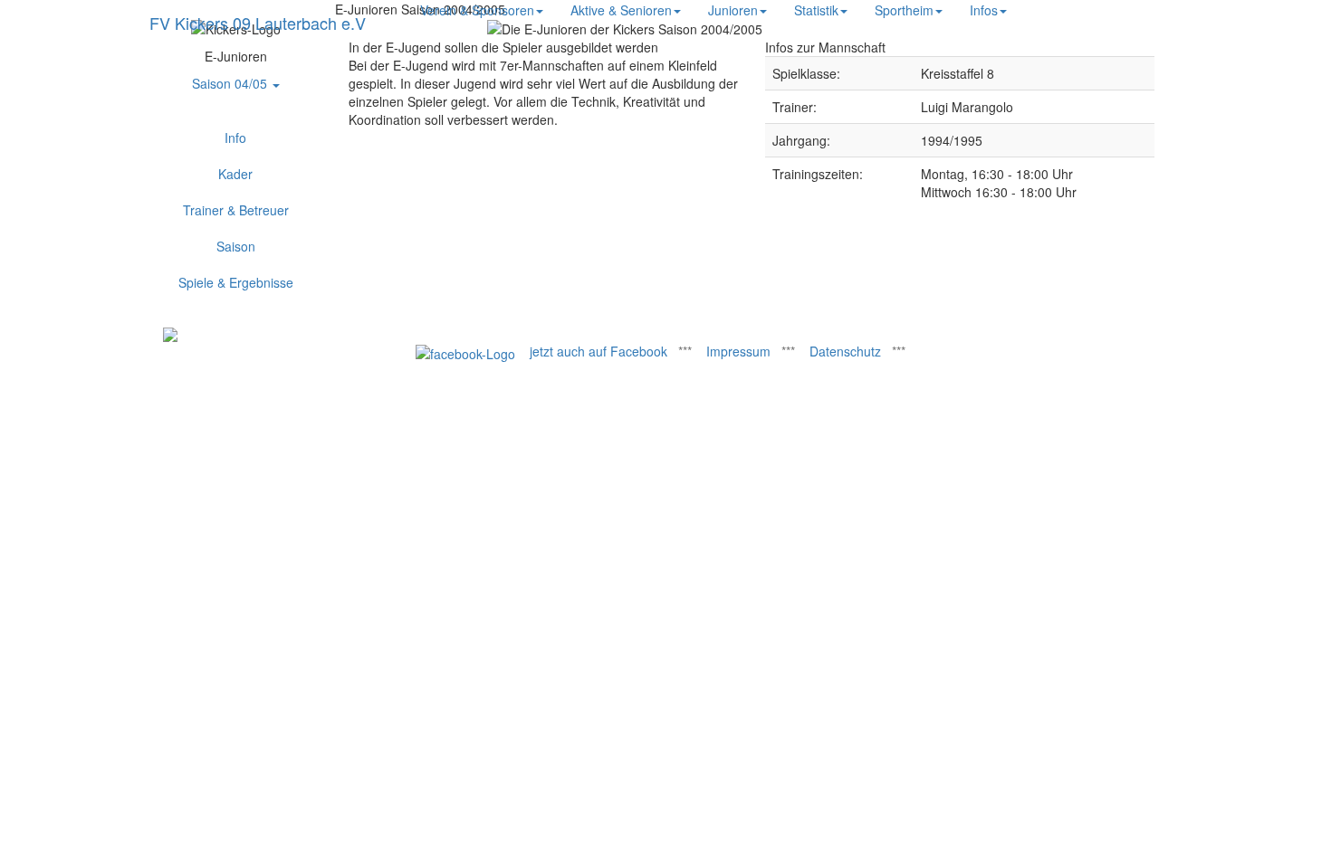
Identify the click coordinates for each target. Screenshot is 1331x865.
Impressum (738, 351)
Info (235, 137)
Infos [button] (984, 10)
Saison (235, 246)
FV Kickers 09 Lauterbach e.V (257, 22)
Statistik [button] (816, 10)
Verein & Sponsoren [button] (477, 10)
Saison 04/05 (231, 83)
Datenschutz (845, 351)
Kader (235, 174)
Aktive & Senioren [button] (621, 10)
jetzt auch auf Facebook (598, 351)
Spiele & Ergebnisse (235, 282)
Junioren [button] (733, 10)
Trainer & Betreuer (236, 210)
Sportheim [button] (904, 10)
